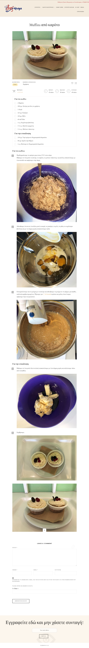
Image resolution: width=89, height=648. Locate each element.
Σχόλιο (14, 547)
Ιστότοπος (58, 569)
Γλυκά (15, 84)
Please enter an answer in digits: (22, 586)
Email (36, 569)
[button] (76, 82)
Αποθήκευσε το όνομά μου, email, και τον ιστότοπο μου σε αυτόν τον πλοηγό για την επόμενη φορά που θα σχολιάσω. (44, 580)
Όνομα (14, 569)
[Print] (72, 82)
